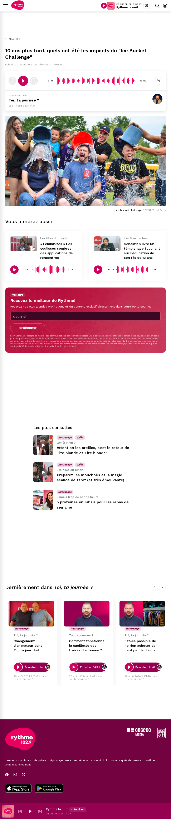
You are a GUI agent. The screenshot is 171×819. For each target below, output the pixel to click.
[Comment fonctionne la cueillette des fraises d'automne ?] (86, 613)
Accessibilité (99, 760)
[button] (20, 811)
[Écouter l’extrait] (23, 81)
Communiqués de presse (125, 760)
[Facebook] (7, 774)
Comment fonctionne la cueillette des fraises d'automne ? (86, 645)
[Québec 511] (161, 737)
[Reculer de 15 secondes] (12, 81)
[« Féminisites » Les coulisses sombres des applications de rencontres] (23, 243)
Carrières (150, 760)
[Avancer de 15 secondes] (34, 81)
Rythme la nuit (127, 7)
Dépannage (56, 760)
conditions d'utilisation (52, 346)
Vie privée (40, 760)
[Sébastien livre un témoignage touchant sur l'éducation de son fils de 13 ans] (107, 243)
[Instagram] (15, 774)
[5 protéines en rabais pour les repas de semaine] (43, 500)
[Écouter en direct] (104, 5)
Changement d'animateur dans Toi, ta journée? (28, 645)
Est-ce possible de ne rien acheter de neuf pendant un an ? (140, 646)
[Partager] (158, 81)
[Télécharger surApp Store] (18, 788)
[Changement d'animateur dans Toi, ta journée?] (31, 613)
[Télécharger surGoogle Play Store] (49, 788)
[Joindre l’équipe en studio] (146, 6)
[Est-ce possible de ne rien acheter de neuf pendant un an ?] (142, 613)
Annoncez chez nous (18, 764)
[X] (23, 774)
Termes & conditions (18, 760)
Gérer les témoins (76, 760)
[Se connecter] (165, 5)
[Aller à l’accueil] (17, 9)
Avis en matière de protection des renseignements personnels (71, 341)
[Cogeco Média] (139, 734)
